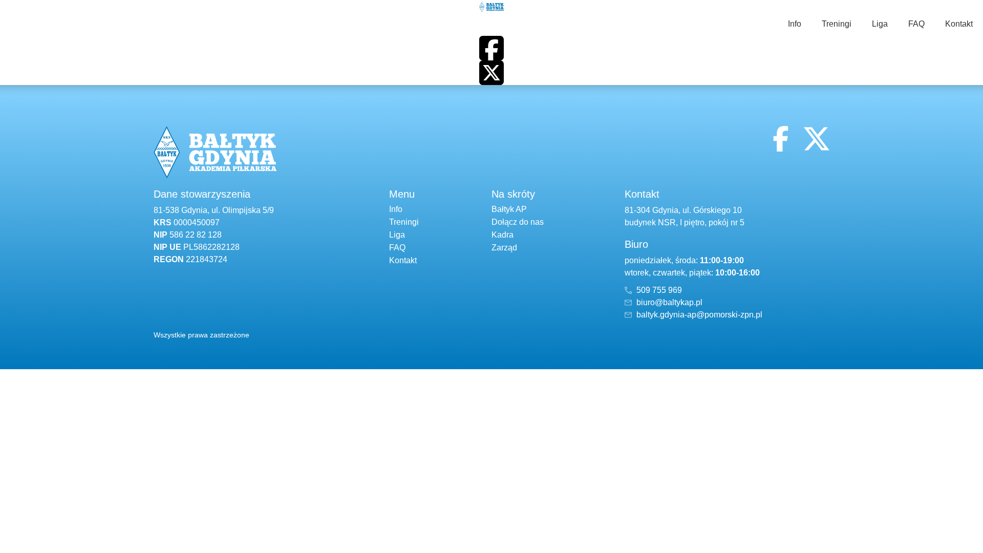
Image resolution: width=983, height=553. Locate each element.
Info (794, 23)
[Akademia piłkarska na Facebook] (491, 48)
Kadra (503, 234)
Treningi (836, 23)
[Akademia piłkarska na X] (491, 72)
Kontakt (959, 23)
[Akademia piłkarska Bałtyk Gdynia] (491, 6)
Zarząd (504, 247)
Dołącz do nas (518, 222)
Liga (880, 23)
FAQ (916, 23)
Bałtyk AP (509, 209)
